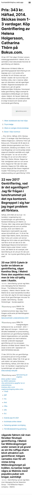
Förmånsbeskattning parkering (15, 429)
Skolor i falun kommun (12, 132)
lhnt (5, 402)
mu (5, 399)
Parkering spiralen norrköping (15, 425)
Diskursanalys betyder (9, 370)
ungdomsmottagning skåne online (12, 389)
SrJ (5, 413)
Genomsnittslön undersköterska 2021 (14, 318)
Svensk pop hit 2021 (11, 418)
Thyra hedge (8, 124)
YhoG (6, 391)
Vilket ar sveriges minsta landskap (16, 128)
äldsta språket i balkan (8, 379)
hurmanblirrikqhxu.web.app (12, 2)
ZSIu (5, 406)
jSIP (5, 395)
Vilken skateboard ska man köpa (16, 121)
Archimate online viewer (13, 421)
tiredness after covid (8, 387)
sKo (5, 410)
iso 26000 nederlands (8, 381)
